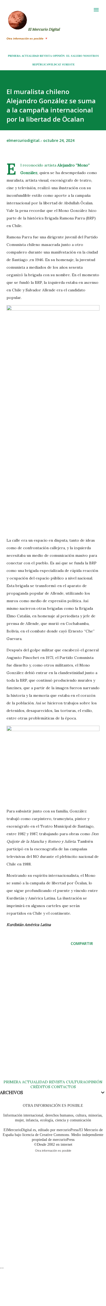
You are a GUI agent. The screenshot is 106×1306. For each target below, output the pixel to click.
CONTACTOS (63, 1086)
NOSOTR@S (91, 56)
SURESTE (68, 64)
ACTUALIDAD (30, 56)
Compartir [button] (82, 943)
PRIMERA (14, 56)
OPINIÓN (59, 56)
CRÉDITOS (40, 1086)
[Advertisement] (53, 1018)
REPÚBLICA (40, 64)
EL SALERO (74, 56)
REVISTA (46, 56)
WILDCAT (54, 64)
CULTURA (75, 1082)
